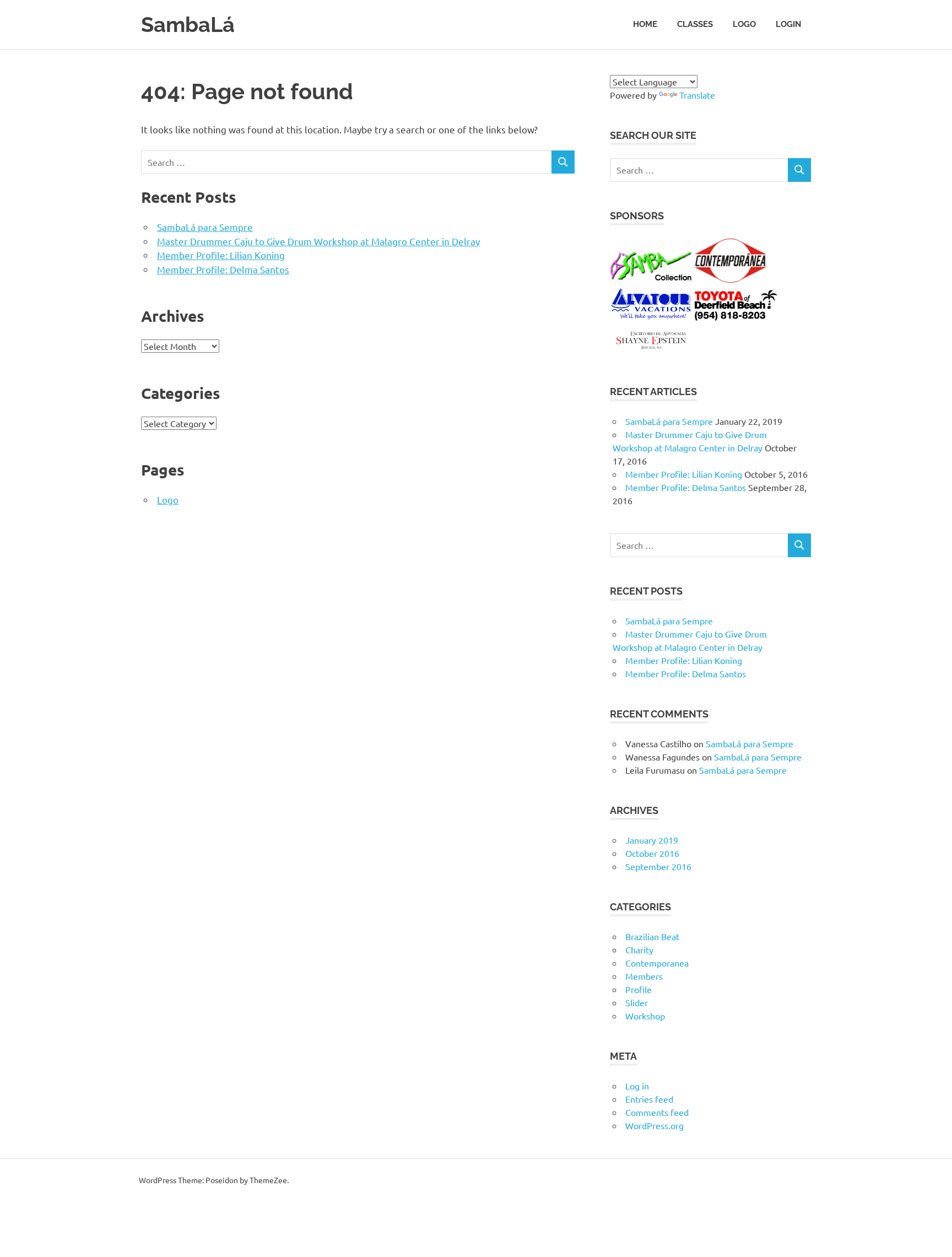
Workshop (645, 1015)
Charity (639, 949)
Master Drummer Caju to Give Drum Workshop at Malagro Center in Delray (318, 241)
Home (645, 24)
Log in (637, 1085)
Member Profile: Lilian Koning (221, 255)
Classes (695, 24)
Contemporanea (657, 962)
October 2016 (652, 853)
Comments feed (657, 1112)
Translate (697, 94)
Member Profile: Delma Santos (223, 269)
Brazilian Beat (652, 936)
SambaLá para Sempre (205, 227)
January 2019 (651, 839)
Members (644, 975)
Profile (638, 989)
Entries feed (649, 1098)
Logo (744, 24)
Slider (636, 1002)
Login (788, 24)
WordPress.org (654, 1125)
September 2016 (658, 866)
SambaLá (188, 24)
